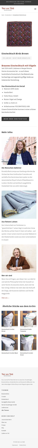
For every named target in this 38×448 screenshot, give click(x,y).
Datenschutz (22, 445)
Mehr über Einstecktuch (15, 119)
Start (3, 15)
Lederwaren (5, 407)
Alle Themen (5, 410)
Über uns (4, 422)
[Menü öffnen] (35, 9)
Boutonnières (5, 394)
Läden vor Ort (5, 433)
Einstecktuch (8, 15)
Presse (3, 425)
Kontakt (4, 430)
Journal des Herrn (6, 419)
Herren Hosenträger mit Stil (9, 405)
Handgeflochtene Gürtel (8, 402)
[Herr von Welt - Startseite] (8, 8)
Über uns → (5, 298)
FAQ (3, 428)
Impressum (15, 445)
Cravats (4, 396)
